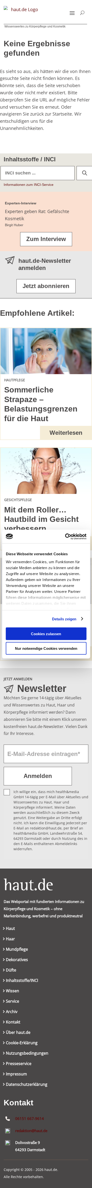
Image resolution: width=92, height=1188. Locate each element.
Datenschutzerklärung (26, 1085)
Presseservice (18, 1064)
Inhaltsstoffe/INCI (22, 981)
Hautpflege (14, 380)
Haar (10, 939)
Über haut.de (18, 1033)
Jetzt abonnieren (46, 286)
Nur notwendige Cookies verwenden (46, 648)
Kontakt (13, 1022)
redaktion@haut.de (31, 1130)
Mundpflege (17, 949)
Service (12, 1001)
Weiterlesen (66, 432)
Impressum (16, 1074)
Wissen (12, 991)
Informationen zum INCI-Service (28, 185)
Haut (10, 929)
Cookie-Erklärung (22, 1043)
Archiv (11, 1012)
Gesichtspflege (18, 499)
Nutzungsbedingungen (27, 1053)
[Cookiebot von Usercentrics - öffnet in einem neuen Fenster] (65, 536)
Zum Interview (46, 239)
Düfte (11, 970)
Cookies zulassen (46, 634)
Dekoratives (17, 960)
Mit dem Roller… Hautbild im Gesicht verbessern (41, 519)
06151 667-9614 (29, 1118)
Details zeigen (64, 619)
